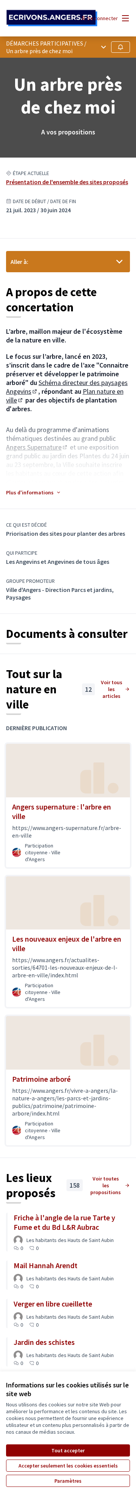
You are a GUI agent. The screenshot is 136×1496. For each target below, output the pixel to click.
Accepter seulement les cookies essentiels (68, 1465)
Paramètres (68, 1480)
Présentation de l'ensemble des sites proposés (67, 182)
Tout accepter (68, 1450)
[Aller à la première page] (51, 18)
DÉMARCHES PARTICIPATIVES (44, 43)
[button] (33, 492)
